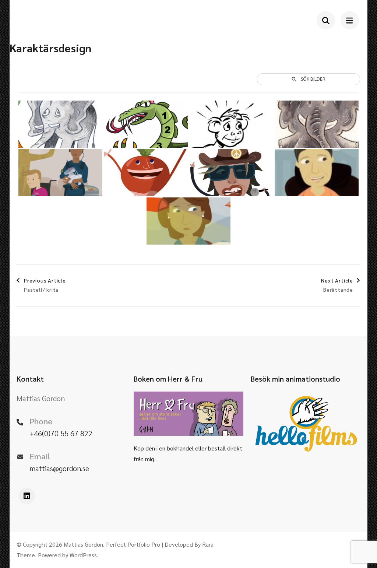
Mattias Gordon (83, 544)
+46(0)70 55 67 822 (60, 433)
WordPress (83, 555)
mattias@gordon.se (59, 468)
